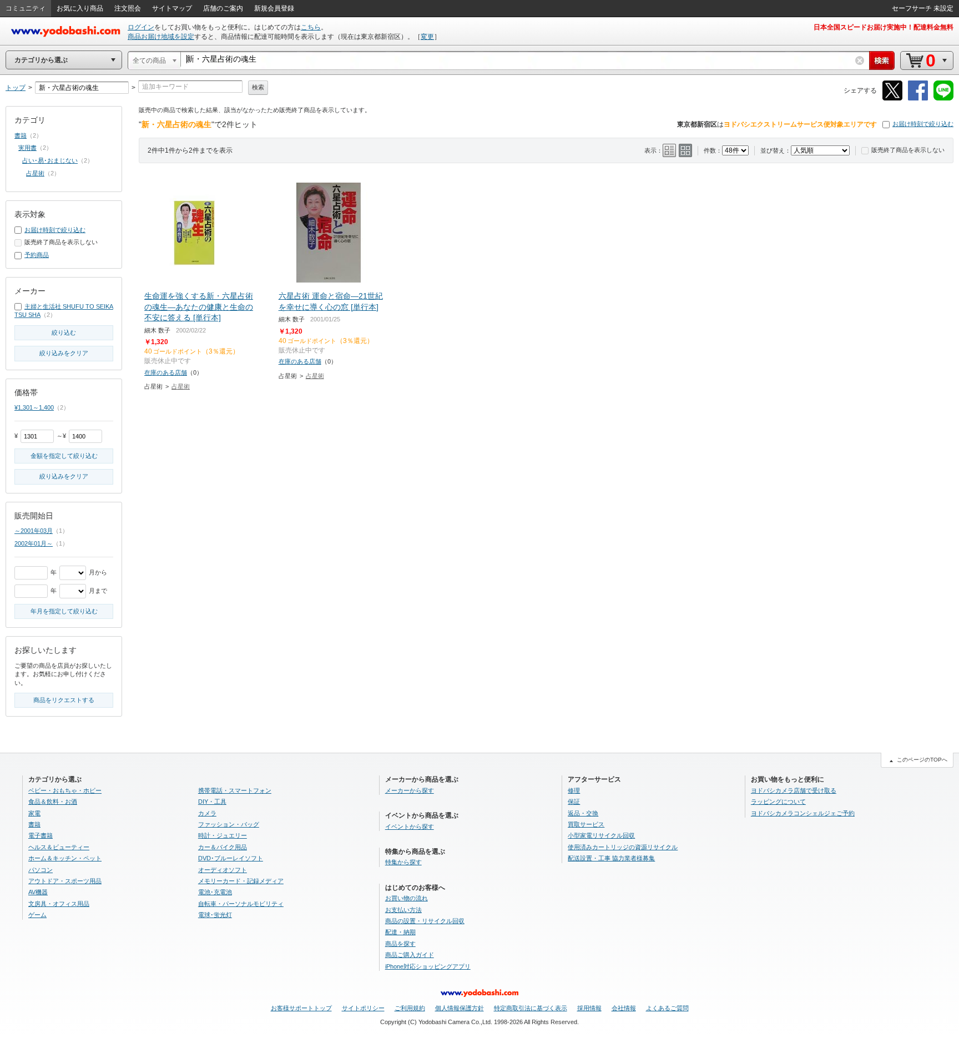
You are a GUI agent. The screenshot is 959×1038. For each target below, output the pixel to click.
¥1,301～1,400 (34, 407)
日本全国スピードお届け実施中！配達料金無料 (883, 27)
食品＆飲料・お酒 (52, 801)
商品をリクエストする (63, 700)
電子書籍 (40, 835)
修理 (574, 790)
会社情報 (624, 1008)
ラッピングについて (778, 801)
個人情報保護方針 (459, 1008)
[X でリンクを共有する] (892, 98)
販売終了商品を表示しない (908, 150)
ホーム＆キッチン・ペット (65, 858)
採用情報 (589, 1008)
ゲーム (37, 914)
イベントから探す (409, 826)
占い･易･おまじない (50, 160)
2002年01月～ (33, 543)
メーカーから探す (409, 790)
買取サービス (586, 824)
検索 (258, 87)
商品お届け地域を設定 (161, 37)
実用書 (27, 147)
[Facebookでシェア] (918, 98)
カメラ (207, 813)
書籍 (20, 135)
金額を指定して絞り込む (64, 455)
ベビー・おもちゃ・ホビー (65, 790)
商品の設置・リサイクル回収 (425, 921)
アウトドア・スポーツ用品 (65, 881)
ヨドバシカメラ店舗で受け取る (793, 790)
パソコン (40, 869)
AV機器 (38, 892)
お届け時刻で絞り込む (922, 123)
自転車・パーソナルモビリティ (241, 903)
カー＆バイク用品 (222, 847)
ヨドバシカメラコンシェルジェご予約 (803, 813)
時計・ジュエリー (222, 835)
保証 (574, 801)
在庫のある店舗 (165, 372)
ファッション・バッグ (228, 824)
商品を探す (400, 943)
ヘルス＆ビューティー (58, 847)
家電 (34, 813)
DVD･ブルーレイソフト (230, 858)
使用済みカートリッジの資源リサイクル (623, 847)
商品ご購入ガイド (409, 954)
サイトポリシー (363, 1008)
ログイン (141, 27)
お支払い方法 (403, 909)
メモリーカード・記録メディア (241, 881)
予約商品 (36, 254)
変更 (427, 37)
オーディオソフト (222, 869)
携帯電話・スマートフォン (234, 790)
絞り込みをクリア (63, 353)
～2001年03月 (33, 530)
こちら (311, 27)
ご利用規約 (410, 1008)
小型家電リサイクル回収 (601, 835)
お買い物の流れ (406, 898)
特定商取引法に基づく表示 (530, 1008)
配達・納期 (400, 932)
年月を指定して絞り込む (64, 611)
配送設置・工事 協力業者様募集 (611, 858)
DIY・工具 (212, 801)
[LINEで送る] (943, 98)
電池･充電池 (215, 892)
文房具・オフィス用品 (58, 903)
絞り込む (64, 332)
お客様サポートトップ (301, 1008)
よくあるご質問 (667, 1008)
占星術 (180, 386)
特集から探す (403, 862)
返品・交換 (583, 813)
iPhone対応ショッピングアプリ (428, 966)
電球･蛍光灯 (215, 914)
